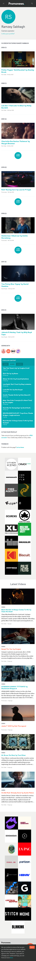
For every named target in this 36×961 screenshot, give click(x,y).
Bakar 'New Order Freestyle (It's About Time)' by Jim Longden (17, 401)
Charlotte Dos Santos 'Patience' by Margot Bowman (15, 142)
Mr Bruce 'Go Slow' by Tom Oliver (13, 755)
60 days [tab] (19, 364)
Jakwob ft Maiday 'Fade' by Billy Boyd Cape (16, 333)
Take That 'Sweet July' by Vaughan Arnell (16, 368)
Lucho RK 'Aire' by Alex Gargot (13, 390)
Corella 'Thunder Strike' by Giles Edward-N (16, 395)
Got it (32, 947)
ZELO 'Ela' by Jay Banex (10, 373)
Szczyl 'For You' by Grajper (11, 649)
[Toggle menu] (3, 3)
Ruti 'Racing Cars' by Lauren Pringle (16, 190)
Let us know (20, 447)
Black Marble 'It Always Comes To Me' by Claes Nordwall (18, 422)
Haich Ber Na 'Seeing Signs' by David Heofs (16, 408)
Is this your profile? (8, 34)
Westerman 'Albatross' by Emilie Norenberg (14, 237)
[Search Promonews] (32, 3)
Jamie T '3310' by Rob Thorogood (13, 726)
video (3, 607)
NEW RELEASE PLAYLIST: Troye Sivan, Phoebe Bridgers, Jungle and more (18, 414)
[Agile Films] (3, 350)
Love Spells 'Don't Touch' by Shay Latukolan (17, 384)
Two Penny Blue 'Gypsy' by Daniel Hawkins (15, 285)
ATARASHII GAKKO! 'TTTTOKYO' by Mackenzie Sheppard (14, 688)
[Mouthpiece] (18, 350)
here (11, 958)
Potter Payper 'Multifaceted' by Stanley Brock (17, 71)
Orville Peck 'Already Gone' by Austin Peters (17, 793)
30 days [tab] (12, 364)
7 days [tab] (5, 364)
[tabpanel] (18, 397)
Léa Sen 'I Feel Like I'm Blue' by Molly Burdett (16, 107)
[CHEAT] (13, 350)
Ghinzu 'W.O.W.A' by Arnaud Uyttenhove (16, 379)
